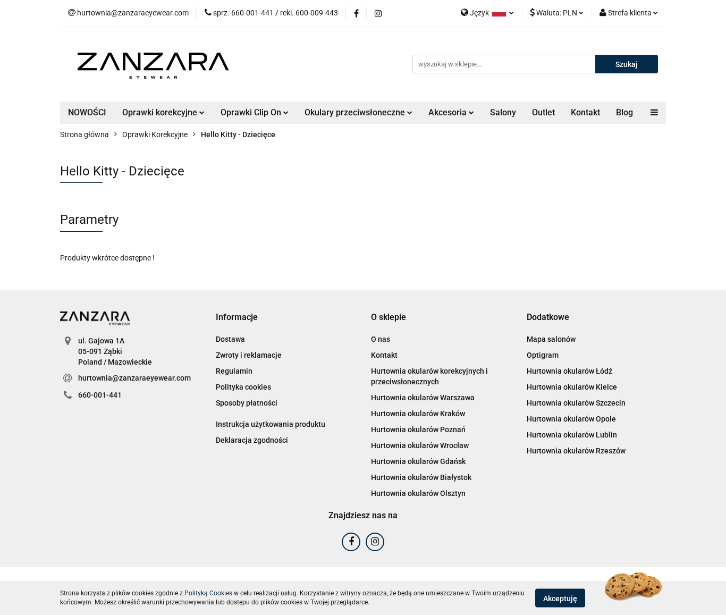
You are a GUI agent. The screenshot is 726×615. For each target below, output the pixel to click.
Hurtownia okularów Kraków (418, 413)
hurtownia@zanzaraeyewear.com (134, 378)
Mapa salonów (551, 339)
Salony (503, 112)
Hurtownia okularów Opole (571, 419)
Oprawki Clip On (252, 112)
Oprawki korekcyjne (160, 112)
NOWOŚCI (87, 112)
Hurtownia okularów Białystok (421, 477)
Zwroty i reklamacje (249, 355)
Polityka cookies (243, 387)
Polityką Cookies (208, 593)
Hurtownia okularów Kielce (572, 387)
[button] (237, 318)
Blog (624, 112)
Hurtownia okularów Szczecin (576, 403)
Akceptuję (560, 598)
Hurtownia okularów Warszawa (423, 397)
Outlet (543, 112)
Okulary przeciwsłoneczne (356, 112)
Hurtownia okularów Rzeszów (576, 450)
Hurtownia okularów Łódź (569, 371)
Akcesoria (448, 112)
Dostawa (230, 339)
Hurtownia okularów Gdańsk (418, 461)
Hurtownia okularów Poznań (418, 429)
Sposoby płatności (246, 403)
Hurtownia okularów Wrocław (420, 445)
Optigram (543, 355)
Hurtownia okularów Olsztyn (418, 493)
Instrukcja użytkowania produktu (270, 424)
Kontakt (585, 112)
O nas (380, 339)
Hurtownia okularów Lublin (572, 435)
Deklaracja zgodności (252, 440)
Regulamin (234, 371)
